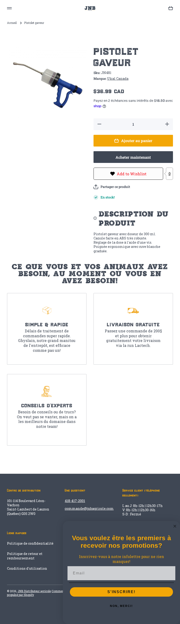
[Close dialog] (175, 526)
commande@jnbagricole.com (89, 508)
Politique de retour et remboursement (24, 555)
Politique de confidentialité (30, 543)
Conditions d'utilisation (27, 568)
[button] (112, 186)
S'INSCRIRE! (121, 592)
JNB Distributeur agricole (34, 591)
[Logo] (90, 8)
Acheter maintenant (133, 157)
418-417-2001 (75, 501)
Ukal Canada (117, 78)
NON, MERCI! (121, 606)
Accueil (12, 23)
